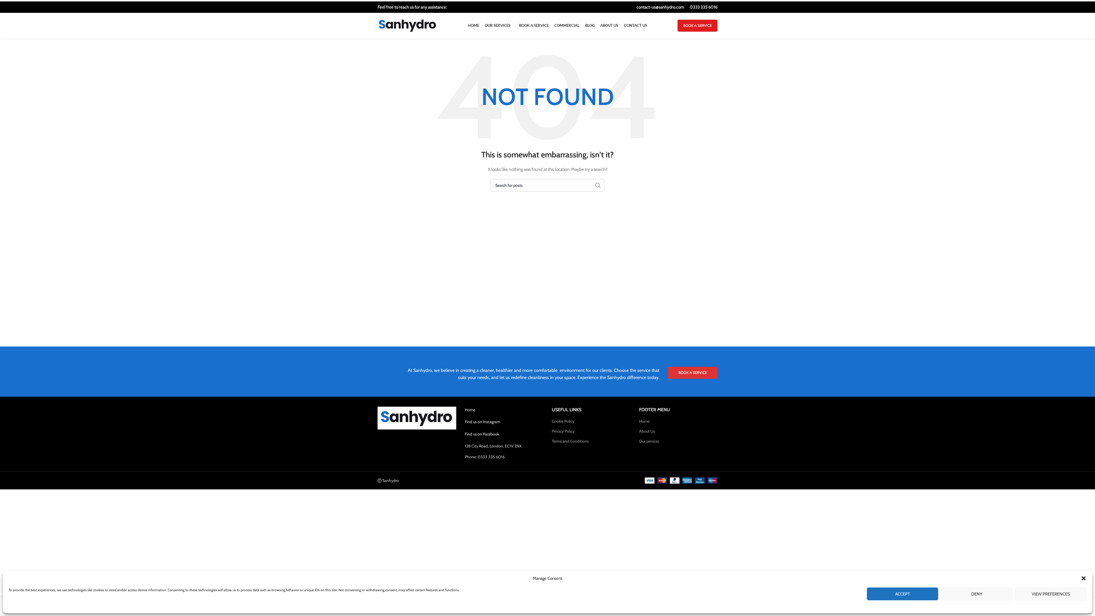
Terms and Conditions (570, 441)
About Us (647, 431)
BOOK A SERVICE (697, 25)
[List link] (504, 457)
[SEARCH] (598, 185)
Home (470, 409)
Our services (649, 441)
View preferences (1051, 594)
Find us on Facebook (482, 434)
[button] (1083, 578)
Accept (902, 594)
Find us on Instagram (482, 421)
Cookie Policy (563, 421)
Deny (976, 594)
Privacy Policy (563, 431)
